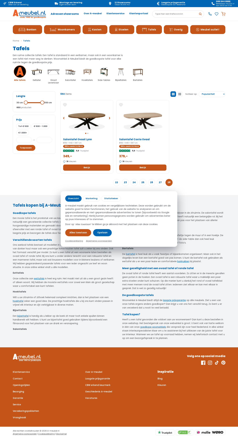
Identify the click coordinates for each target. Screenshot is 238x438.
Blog (160, 378)
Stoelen (123, 29)
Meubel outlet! (210, 29)
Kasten (96, 29)
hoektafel (18, 301)
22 (116, 182)
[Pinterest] (223, 363)
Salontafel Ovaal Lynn (77, 139)
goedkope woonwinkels (153, 327)
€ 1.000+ (22, 132)
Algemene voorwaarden (25, 433)
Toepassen (26, 147)
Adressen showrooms (65, 14)
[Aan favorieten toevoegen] (65, 105)
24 (134, 182)
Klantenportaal (138, 13)
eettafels (39, 278)
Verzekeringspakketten (26, 411)
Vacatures (91, 398)
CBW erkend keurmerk (97, 385)
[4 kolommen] (179, 94)
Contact (18, 378)
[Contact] (210, 14)
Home (16, 40)
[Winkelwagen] (223, 14)
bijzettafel (23, 316)
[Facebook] (203, 363)
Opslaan (102, 232)
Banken (31, 29)
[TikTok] (217, 363)
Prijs (19, 119)
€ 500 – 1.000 (40, 126)
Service (17, 404)
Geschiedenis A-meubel (98, 391)
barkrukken (183, 261)
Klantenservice (116, 13)
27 (160, 182)
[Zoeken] (200, 14)
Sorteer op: (191, 94)
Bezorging (18, 391)
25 (142, 182)
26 (151, 182)
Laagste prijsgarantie (97, 378)
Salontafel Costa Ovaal (134, 139)
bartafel (130, 254)
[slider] (26, 102)
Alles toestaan (78, 232)
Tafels (152, 29)
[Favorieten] (216, 14)
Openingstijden (21, 385)
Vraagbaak (19, 417)
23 (125, 182)
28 (169, 182)
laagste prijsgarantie (174, 300)
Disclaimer (61, 433)
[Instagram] (210, 363)
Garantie (18, 398)
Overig (178, 29)
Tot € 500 (23, 126)
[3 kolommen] (173, 94)
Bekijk (87, 167)
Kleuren (162, 385)
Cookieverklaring (46, 433)
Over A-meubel (93, 13)
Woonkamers (66, 29)
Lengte (20, 96)
